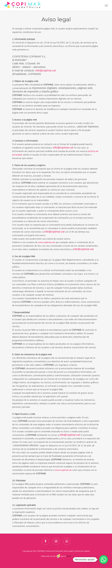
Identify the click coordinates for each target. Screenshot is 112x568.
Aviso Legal (68, 551)
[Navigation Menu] (106, 5)
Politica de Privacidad (54, 551)
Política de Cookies (82, 551)
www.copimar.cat (46, 242)
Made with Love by (48, 556)
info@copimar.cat (45, 70)
